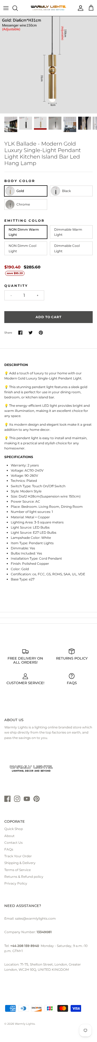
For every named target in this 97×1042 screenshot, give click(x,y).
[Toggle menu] (6, 8)
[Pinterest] (36, 799)
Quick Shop (13, 829)
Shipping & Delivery (20, 863)
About (9, 836)
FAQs (8, 849)
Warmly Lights (25, 1024)
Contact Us (13, 843)
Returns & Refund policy (23, 877)
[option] (48, 64)
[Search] (18, 8)
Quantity (16, 286)
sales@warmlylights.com (35, 918)
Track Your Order (18, 856)
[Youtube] (27, 799)
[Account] (79, 8)
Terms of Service (17, 870)
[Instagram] (17, 799)
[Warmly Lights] (48, 8)
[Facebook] (7, 799)
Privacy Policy (15, 883)
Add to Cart (49, 317)
